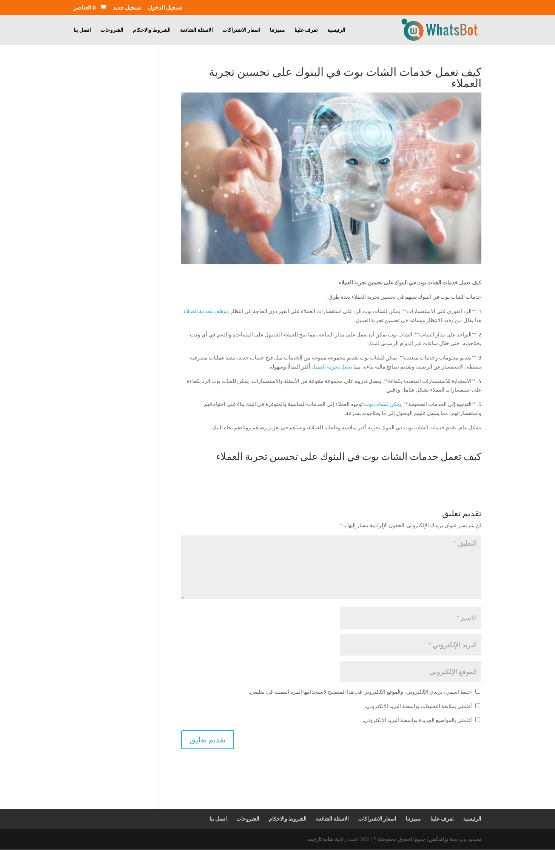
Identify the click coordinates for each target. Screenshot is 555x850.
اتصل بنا (82, 31)
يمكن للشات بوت (382, 404)
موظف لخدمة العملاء (206, 311)
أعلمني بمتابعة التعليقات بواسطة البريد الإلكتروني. (419, 706)
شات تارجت (320, 839)
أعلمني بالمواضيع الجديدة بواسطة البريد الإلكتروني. (418, 720)
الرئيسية (336, 31)
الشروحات (111, 31)
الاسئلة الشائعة (196, 31)
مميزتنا (277, 31)
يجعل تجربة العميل (332, 367)
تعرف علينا (306, 31)
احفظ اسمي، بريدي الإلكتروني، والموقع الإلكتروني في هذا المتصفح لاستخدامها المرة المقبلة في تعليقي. (361, 692)
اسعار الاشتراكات (241, 31)
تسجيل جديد (127, 9)
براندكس (439, 839)
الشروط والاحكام (152, 31)
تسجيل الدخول (165, 9)
